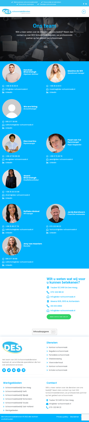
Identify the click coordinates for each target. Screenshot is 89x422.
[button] (84, 12)
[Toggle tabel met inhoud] (52, 332)
